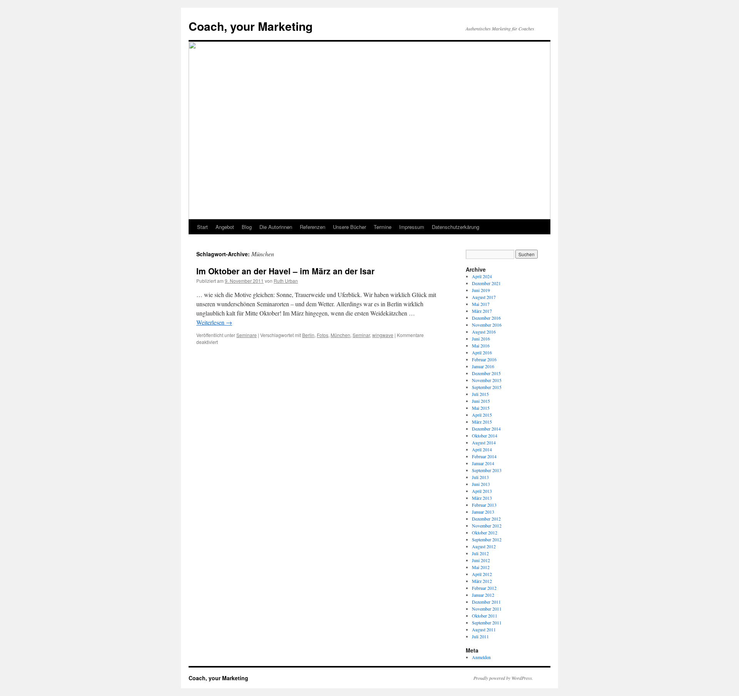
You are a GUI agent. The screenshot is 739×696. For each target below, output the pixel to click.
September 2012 (487, 539)
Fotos (322, 335)
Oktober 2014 (484, 435)
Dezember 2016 (486, 318)
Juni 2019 (481, 290)
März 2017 (482, 311)
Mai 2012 (481, 567)
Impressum (411, 226)
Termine (382, 226)
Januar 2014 (483, 463)
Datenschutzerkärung (455, 226)
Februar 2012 (484, 588)
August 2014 (484, 442)
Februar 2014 (484, 456)
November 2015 (487, 380)
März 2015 (482, 422)
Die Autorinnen (275, 226)
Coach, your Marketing (251, 26)
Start (202, 226)
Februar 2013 (484, 505)
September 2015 (487, 387)
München (340, 335)
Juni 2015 (481, 401)
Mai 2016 (481, 345)
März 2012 (482, 581)
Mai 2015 (481, 408)
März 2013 (482, 498)
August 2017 (484, 297)
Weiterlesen (214, 322)
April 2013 (482, 491)
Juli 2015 (480, 394)
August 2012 (484, 546)
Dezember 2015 (486, 373)
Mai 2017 (481, 304)
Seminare (246, 335)
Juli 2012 (480, 553)
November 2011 (487, 609)
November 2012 (487, 525)
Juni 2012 (481, 560)
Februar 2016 (484, 359)
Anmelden (481, 657)
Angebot (225, 226)
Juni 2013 (481, 484)
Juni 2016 (481, 338)
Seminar (361, 335)
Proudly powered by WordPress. (503, 678)
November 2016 (487, 325)
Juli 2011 (480, 636)
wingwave (382, 335)
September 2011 (487, 622)
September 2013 (487, 470)
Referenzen (312, 226)
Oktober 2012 (484, 532)
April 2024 (482, 276)
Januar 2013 (483, 512)
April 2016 (482, 352)
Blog (247, 226)
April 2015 (482, 415)
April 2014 (482, 449)
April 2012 (482, 574)
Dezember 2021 (486, 283)
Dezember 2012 (486, 519)
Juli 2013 (480, 477)
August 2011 (484, 629)
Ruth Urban (286, 280)
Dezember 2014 (486, 429)
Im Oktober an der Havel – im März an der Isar (285, 271)
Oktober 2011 (484, 616)
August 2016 (484, 332)
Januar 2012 (483, 595)
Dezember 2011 (486, 602)
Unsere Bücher (349, 226)
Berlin (308, 335)
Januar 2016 (483, 366)
